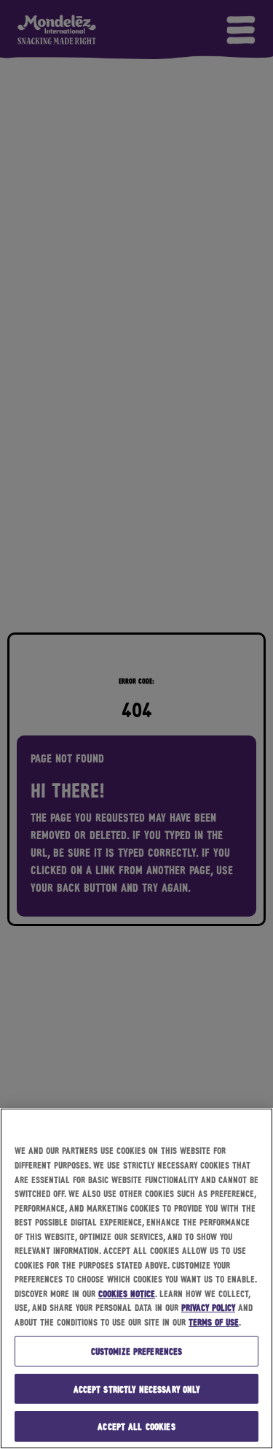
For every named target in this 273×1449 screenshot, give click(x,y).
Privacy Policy (208, 1306)
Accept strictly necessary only (137, 1388)
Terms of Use (214, 1321)
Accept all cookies (136, 1426)
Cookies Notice (126, 1293)
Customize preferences (137, 1350)
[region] (136, 1278)
